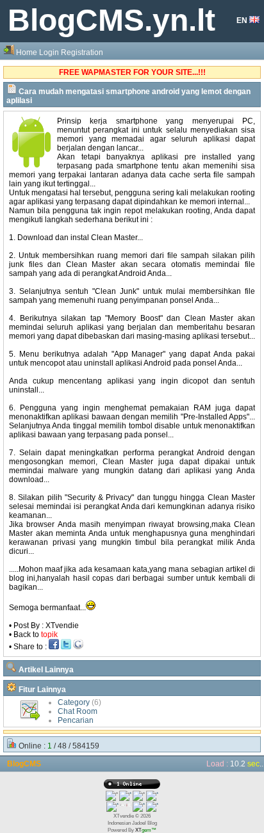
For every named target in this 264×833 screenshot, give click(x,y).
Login (49, 52)
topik (49, 634)
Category (74, 702)
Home (26, 52)
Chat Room (77, 711)
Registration (82, 52)
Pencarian (76, 720)
